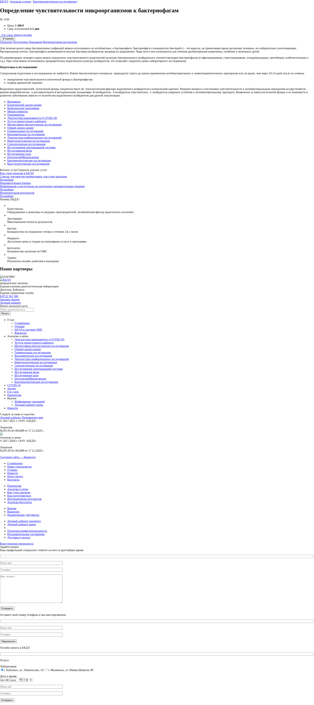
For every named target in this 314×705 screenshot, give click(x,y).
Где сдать (6, 35)
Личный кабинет (10, 302)
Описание (6, 42)
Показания (35, 42)
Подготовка (20, 42)
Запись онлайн (23, 35)
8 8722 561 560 (9, 296)
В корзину (7, 38)
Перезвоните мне (32, 417)
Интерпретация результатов (60, 42)
